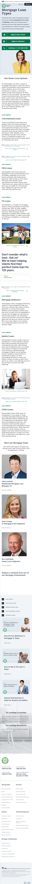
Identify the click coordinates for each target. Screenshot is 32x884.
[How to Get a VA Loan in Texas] (16, 656)
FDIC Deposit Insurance (17, 871)
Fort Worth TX (16, 720)
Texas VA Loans (6, 716)
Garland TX (5, 718)
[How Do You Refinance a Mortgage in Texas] (16, 625)
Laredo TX (15, 716)
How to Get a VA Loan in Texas (11, 729)
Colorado (10, 721)
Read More (7, 643)
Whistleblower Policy (6, 871)
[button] (16, 599)
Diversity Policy (22, 870)
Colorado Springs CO (19, 721)
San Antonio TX (14, 718)
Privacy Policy (15, 870)
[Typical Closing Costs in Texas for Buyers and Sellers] (16, 687)
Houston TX (7, 720)
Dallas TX (24, 720)
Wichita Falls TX (23, 716)
